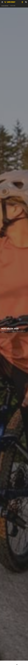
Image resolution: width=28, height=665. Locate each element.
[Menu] (2, 2)
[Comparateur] (26, 2)
